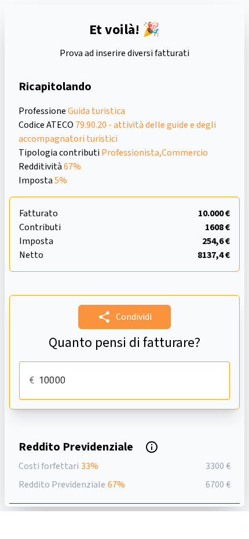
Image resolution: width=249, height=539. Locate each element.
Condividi (134, 317)
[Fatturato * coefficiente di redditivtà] (151, 447)
